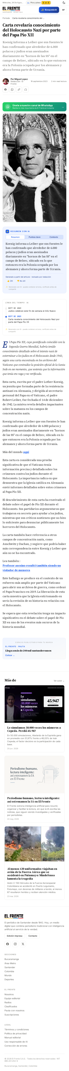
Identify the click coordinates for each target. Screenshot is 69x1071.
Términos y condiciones (16, 1029)
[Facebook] (7, 944)
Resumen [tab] (15, 237)
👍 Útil (10, 281)
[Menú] (63, 10)
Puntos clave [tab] (34, 237)
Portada (6, 18)
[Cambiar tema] (63, 2)
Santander (9, 967)
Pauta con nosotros (14, 1010)
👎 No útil (21, 281)
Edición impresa (14, 936)
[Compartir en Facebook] (5, 89)
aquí (26, 452)
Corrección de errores (15, 1045)
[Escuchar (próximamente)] (26, 89)
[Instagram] (15, 944)
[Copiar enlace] (19, 89)
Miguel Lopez (21, 79)
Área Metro (10, 963)
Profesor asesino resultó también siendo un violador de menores (32, 568)
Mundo (8, 975)
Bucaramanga (11, 959)
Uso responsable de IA (16, 1041)
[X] (23, 944)
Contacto (32, 936)
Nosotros (9, 994)
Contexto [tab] (54, 237)
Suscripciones (11, 1014)
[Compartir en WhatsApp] (12, 89)
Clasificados (10, 1006)
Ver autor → (59, 681)
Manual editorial (12, 1037)
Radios (7, 1002)
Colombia (9, 971)
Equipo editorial (12, 998)
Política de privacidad (15, 1033)
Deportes (9, 979)
